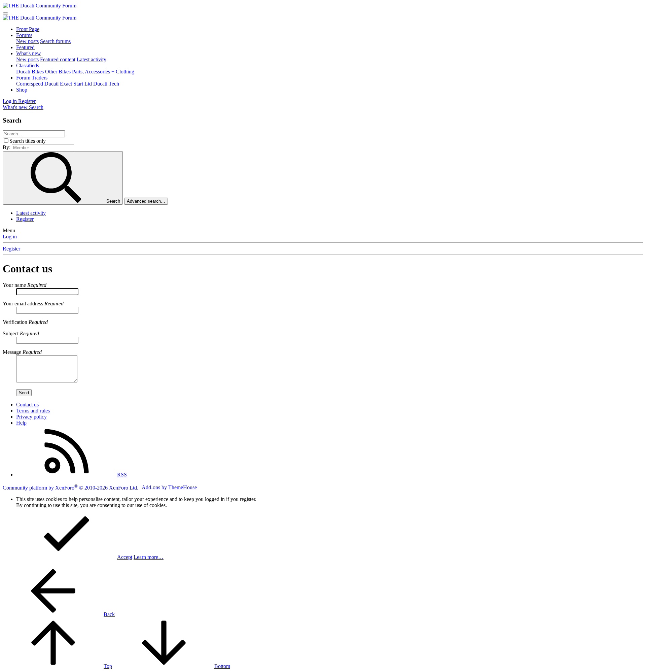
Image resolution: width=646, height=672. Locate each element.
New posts (27, 41)
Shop (21, 90)
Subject (11, 333)
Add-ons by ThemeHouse (169, 488)
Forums (24, 35)
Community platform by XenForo (70, 488)
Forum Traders (31, 77)
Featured (25, 47)
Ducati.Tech (106, 84)
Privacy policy (31, 416)
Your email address (23, 303)
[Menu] (5, 13)
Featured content (57, 59)
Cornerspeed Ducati (37, 84)
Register (25, 219)
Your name (14, 285)
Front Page (27, 29)
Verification (15, 322)
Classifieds (27, 65)
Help (21, 423)
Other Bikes (58, 71)
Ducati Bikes (30, 71)
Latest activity (91, 59)
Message (12, 352)
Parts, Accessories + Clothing (103, 71)
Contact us (27, 404)
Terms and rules (33, 410)
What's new (28, 53)
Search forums (55, 41)
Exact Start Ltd (76, 84)
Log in (10, 236)
